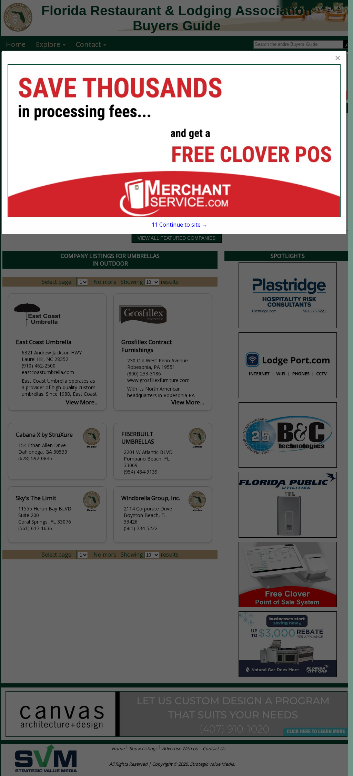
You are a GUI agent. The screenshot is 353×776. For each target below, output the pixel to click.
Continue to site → (180, 224)
